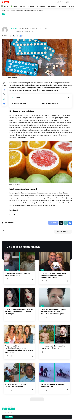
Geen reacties (24, 28)
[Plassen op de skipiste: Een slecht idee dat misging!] (54, 372)
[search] (57, 2)
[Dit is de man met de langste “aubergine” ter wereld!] (19, 372)
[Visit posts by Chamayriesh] (5, 30)
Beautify (16, 210)
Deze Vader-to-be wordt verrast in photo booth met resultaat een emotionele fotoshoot (53, 275)
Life (4, 13)
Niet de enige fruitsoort (51, 103)
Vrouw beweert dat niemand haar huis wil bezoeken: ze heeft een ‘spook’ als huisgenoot (19, 312)
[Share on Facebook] (10, 35)
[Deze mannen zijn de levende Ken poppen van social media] (54, 334)
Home (3, 10)
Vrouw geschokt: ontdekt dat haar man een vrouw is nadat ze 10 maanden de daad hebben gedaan (53, 312)
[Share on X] (13, 35)
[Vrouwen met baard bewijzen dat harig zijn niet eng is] (19, 261)
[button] (17, 35)
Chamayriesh (13, 28)
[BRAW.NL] (5, 2)
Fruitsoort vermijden (20, 103)
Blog (8, 10)
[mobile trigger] (70, 2)
